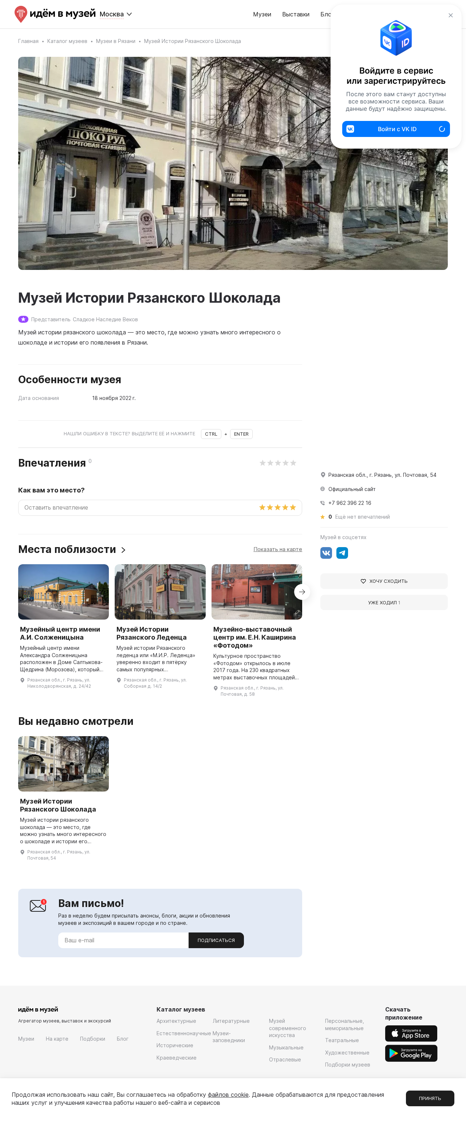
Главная (28, 41)
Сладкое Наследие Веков (105, 319)
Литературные (231, 1021)
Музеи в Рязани (115, 41)
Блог (123, 1039)
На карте (57, 1039)
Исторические (175, 1045)
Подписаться (216, 940)
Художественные (347, 1052)
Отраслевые (285, 1059)
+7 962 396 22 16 (349, 503)
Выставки (295, 14)
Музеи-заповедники (229, 1037)
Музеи (262, 14)
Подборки (92, 1039)
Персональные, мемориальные (344, 1024)
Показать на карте (277, 549)
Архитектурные (176, 1021)
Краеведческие (177, 1058)
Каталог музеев (67, 41)
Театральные (342, 1040)
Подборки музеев (347, 1064)
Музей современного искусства (287, 1028)
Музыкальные (286, 1047)
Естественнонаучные (184, 1033)
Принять (430, 1098)
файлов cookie (228, 1094)
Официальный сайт (352, 489)
